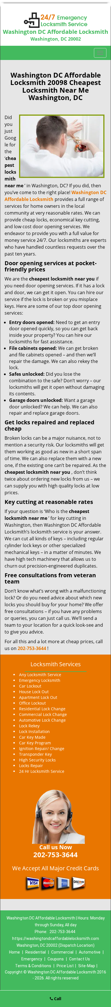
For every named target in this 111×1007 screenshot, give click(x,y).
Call (57, 998)
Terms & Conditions (33, 966)
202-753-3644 (32, 648)
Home (14, 952)
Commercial (62, 952)
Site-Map (86, 966)
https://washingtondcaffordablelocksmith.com (55, 938)
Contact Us (79, 959)
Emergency (31, 959)
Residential (35, 952)
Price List (65, 966)
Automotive (89, 952)
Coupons (56, 959)
